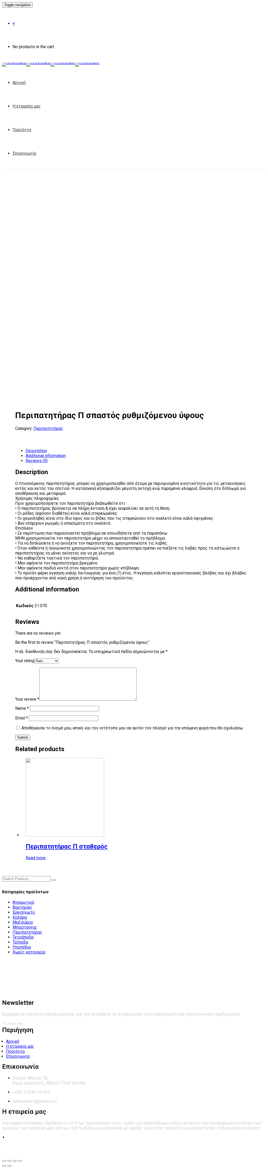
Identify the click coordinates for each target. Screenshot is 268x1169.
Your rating (24, 660)
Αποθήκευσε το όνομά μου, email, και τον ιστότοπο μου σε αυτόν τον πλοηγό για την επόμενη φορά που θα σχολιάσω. (132, 727)
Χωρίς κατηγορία (29, 952)
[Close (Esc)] (4, 1161)
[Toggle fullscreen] (15, 1161)
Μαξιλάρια (23, 922)
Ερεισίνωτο (24, 912)
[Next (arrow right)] (9, 1166)
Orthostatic (41, 1150)
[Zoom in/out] (20, 1161)
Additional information (46, 455)
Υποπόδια (22, 947)
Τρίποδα (20, 942)
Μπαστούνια (24, 927)
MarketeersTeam (134, 1150)
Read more (36, 857)
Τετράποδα (23, 937)
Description (36, 450)
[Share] (9, 1161)
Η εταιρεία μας (27, 106)
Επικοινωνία (24, 153)
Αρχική (19, 82)
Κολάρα (20, 917)
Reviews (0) (37, 460)
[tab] (139, 450)
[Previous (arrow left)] (4, 1166)
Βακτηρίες (22, 907)
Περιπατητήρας (48, 428)
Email (21, 718)
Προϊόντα (22, 129)
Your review (27, 699)
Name (22, 708)
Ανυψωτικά (23, 902)
